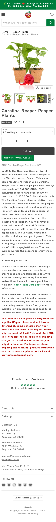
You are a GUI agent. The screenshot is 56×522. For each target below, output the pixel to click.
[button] (7, 98)
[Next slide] (52, 98)
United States (27, 498)
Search (28, 507)
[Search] (50, 22)
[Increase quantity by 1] (27, 141)
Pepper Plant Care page (27, 284)
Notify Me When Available (18, 158)
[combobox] (23, 22)
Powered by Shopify (28, 513)
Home (4, 32)
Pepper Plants (20, 32)
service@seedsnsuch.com (16, 355)
